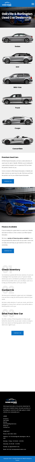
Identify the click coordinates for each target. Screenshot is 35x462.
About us (5, 425)
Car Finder (6, 420)
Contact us (8, 181)
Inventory (6, 418)
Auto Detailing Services (9, 424)
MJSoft (17, 460)
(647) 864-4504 (11, 434)
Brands (5, 422)
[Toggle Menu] (33, 4)
